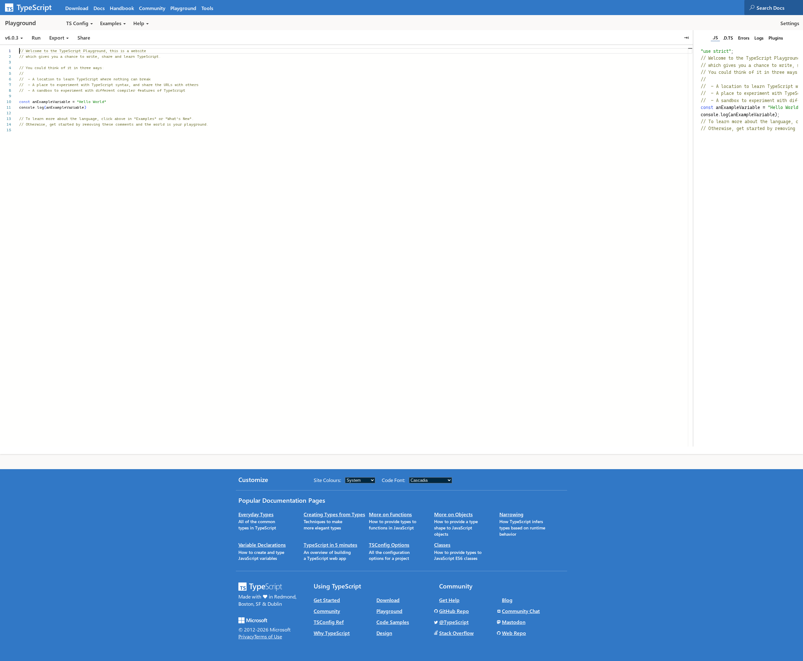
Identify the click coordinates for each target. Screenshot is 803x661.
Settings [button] (789, 23)
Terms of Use (268, 636)
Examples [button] (110, 23)
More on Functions (390, 514)
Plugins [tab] (775, 38)
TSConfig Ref (329, 622)
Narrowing (511, 514)
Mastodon (513, 622)
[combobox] (779, 7)
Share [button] (83, 37)
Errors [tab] (743, 38)
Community (152, 8)
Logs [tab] (758, 38)
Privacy (246, 636)
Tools (207, 8)
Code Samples (392, 622)
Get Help (449, 600)
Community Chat (521, 611)
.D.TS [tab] (728, 38)
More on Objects (453, 514)
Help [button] (138, 23)
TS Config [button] (77, 23)
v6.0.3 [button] (12, 37)
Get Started (327, 600)
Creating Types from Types (334, 514)
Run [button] (36, 37)
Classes (442, 544)
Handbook (122, 8)
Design (384, 633)
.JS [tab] (715, 38)
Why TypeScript (332, 633)
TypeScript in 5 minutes (330, 544)
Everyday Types (256, 514)
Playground (183, 8)
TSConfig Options (389, 544)
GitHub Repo (454, 611)
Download (76, 8)
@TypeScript (454, 622)
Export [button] (56, 37)
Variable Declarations (262, 544)
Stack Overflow (456, 633)
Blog (507, 600)
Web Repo (514, 633)
